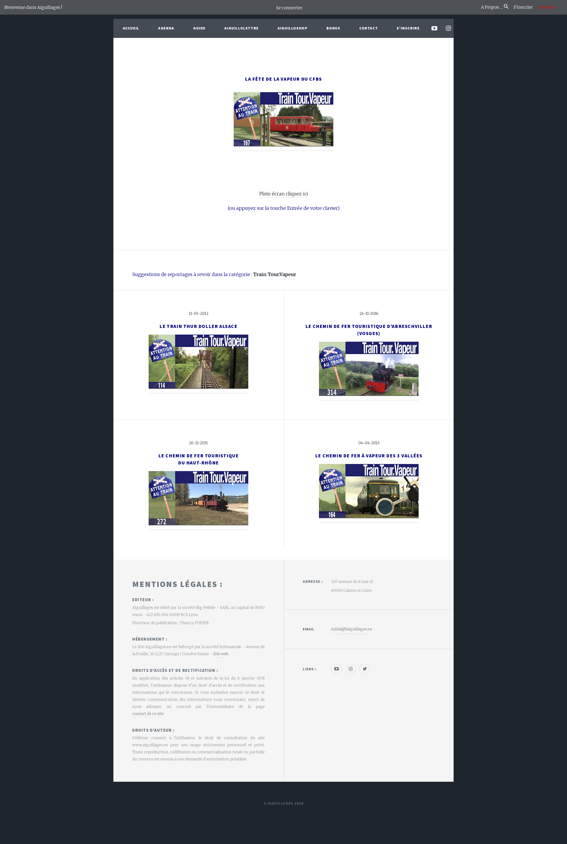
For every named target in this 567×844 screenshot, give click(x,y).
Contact (368, 28)
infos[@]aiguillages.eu (351, 629)
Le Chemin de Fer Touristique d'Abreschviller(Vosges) (368, 329)
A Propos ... (492, 7)
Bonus (333, 28)
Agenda (166, 28)
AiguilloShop (292, 28)
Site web (220, 653)
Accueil (131, 28)
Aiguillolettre (241, 28)
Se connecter (289, 7)
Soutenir (546, 7)
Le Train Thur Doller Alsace (198, 326)
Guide (199, 28)
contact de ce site (148, 713)
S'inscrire (525, 7)
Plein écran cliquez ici (283, 194)
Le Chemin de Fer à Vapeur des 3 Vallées (368, 456)
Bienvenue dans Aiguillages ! (33, 7)
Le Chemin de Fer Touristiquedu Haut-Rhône (198, 459)
